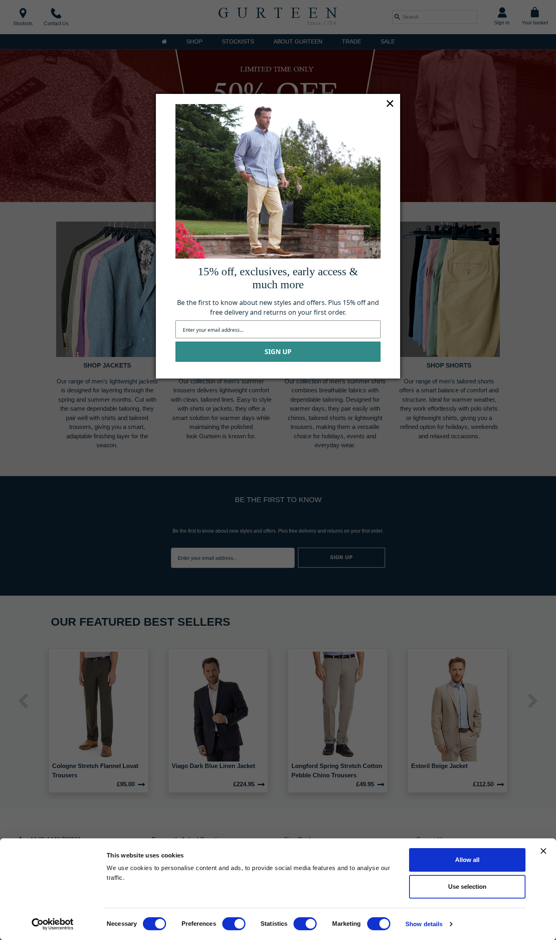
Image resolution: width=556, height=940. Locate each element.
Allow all (467, 859)
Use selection (467, 886)
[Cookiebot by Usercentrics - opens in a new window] (52, 924)
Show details (423, 923)
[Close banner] (543, 851)
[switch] (233, 923)
